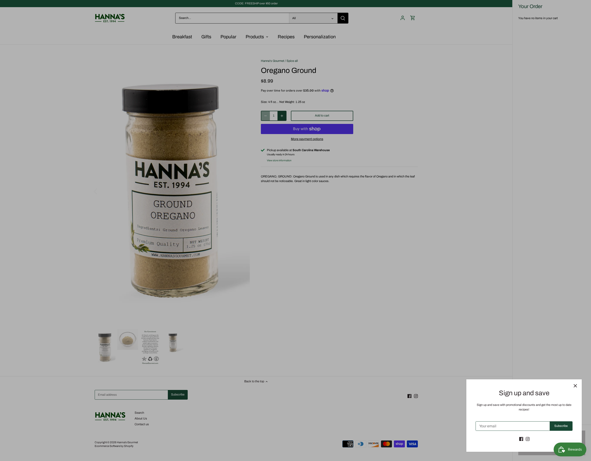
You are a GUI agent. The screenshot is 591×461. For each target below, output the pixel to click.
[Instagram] (528, 439)
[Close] (575, 386)
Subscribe (561, 426)
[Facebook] (521, 439)
